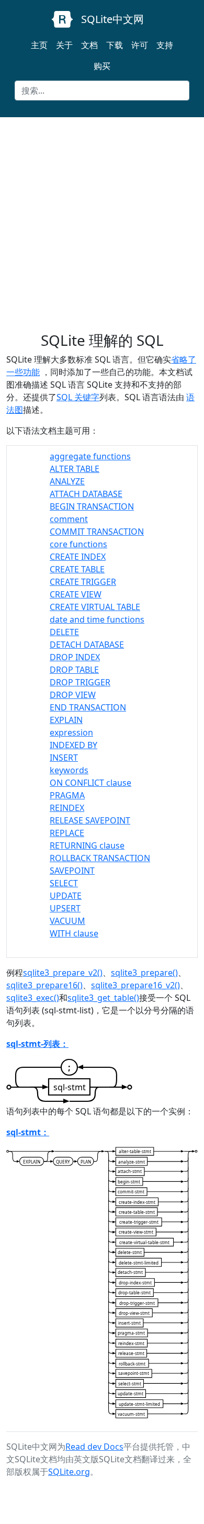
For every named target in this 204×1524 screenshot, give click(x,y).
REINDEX (67, 808)
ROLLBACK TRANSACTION (100, 858)
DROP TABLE (74, 669)
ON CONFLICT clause (90, 782)
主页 (39, 45)
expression (71, 732)
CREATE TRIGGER (83, 582)
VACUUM (67, 921)
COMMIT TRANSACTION (97, 531)
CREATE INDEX (78, 556)
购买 (102, 66)
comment (69, 519)
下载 (114, 45)
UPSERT (65, 908)
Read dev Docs (94, 1446)
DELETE (64, 632)
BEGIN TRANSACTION (92, 506)
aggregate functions (90, 456)
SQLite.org (69, 1471)
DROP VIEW (73, 695)
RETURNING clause (87, 845)
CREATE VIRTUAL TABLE (95, 607)
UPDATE (66, 895)
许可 (139, 45)
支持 (164, 45)
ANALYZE (67, 481)
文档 (89, 45)
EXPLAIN (66, 720)
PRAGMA (67, 795)
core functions (78, 544)
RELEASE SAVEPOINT (90, 820)
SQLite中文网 (112, 19)
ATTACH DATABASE (86, 494)
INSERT (64, 757)
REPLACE (67, 833)
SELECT (64, 883)
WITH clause (74, 933)
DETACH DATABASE (87, 644)
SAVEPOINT (72, 870)
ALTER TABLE (74, 469)
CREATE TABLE (77, 569)
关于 (64, 45)
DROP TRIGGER (80, 682)
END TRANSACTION (88, 707)
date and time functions (97, 619)
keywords (69, 770)
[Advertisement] (102, 224)
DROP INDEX (75, 657)
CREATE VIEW (75, 594)
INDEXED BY (73, 745)
